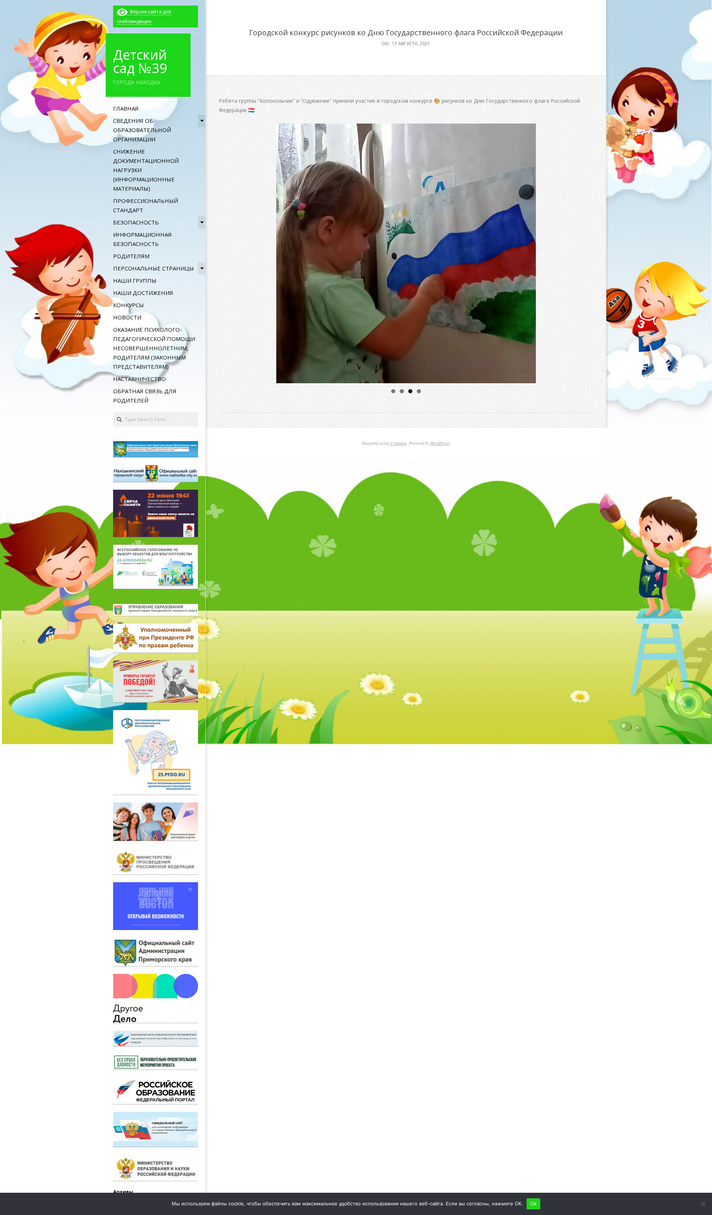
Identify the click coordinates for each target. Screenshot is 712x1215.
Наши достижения (143, 292)
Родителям (131, 256)
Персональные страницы (153, 268)
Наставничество (139, 378)
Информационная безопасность (142, 239)
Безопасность (136, 222)
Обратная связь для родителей (145, 395)
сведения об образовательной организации (142, 130)
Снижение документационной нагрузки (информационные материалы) (146, 170)
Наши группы (134, 280)
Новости (127, 317)
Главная (126, 108)
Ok (533, 1203)
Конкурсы (128, 305)
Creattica (398, 443)
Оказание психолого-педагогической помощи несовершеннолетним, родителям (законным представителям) (154, 348)
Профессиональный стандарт (145, 205)
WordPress (440, 443)
